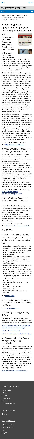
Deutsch (5, 430)
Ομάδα (5, 395)
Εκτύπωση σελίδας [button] (8, 425)
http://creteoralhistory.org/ (11, 331)
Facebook (6, 414)
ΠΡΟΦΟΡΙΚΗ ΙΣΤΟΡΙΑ (17, 15)
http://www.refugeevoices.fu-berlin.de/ (17, 226)
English (5, 433)
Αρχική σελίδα (5, 15)
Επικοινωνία (6, 398)
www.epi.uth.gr (9, 296)
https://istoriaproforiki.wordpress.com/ (14, 371)
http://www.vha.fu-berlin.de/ (14, 145)
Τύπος (4, 393)
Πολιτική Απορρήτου (9, 403)
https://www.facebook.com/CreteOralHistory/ (16, 334)
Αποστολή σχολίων (8, 427)
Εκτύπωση (6, 401)
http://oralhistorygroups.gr (10, 308)
